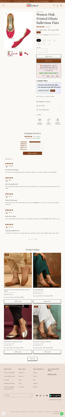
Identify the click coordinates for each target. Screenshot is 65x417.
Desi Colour (16, 411)
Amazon (35, 383)
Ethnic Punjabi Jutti (38, 289)
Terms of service (49, 411)
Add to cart (18, 301)
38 (50, 40)
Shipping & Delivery (9, 383)
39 (55, 40)
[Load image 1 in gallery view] (10, 53)
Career (20, 380)
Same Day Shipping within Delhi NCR (9, 388)
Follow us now (52, 374)
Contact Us (21, 372)
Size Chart (21, 387)
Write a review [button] (32, 153)
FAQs (20, 383)
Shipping (46, 34)
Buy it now (49, 61)
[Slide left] (5, 53)
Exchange (6, 380)
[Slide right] (30, 53)
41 (45, 44)
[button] (3, 5)
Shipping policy (57, 411)
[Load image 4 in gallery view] (26, 53)
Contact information (56, 413)
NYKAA (35, 376)
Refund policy (33, 411)
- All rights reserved (23, 411)
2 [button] (31, 239)
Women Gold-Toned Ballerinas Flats (13, 341)
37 (44, 40)
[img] (9, 163)
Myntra (35, 372)
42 (50, 44)
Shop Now (46, 1)
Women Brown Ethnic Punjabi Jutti (42, 341)
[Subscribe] (30, 395)
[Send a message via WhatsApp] (61, 413)
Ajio (34, 380)
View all (32, 359)
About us (21, 376)
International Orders (9, 376)
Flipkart (35, 387)
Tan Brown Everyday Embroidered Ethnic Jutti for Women (17, 290)
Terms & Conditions (9, 372)
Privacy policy (40, 411)
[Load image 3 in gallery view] (21, 53)
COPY (52, 90)
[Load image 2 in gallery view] (15, 53)
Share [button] (39, 114)
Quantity (38, 47)
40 (38, 44)
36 (38, 40)
